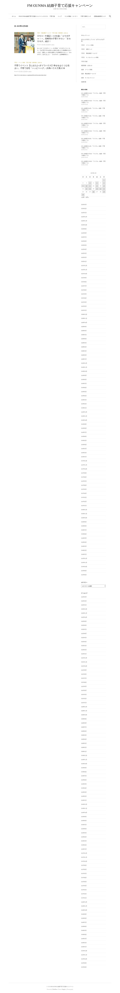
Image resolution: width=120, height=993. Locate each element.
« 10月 (82, 197)
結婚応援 (83, 82)
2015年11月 (84, 562)
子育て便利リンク (86, 16)
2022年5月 (84, 245)
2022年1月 (84, 261)
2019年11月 (84, 367)
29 (104, 191)
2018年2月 (84, 452)
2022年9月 (84, 229)
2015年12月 (84, 558)
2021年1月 (84, 310)
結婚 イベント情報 (86, 69)
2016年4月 (84, 542)
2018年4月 (84, 444)
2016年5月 (84, 538)
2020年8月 (84, 330)
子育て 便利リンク (86, 49)
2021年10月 (84, 273)
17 (86, 189)
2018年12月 (84, 412)
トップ (60, 16)
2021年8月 (84, 282)
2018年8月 (84, 428)
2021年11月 (84, 269)
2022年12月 (84, 216)
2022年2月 (84, 257)
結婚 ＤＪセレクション (88, 77)
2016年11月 (84, 513)
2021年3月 (84, 302)
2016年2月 (84, 550)
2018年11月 (84, 416)
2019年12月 (84, 363)
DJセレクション (85, 35)
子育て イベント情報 (19, 62)
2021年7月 (84, 286)
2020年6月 (84, 338)
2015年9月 (84, 570)
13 (97, 186)
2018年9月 (84, 424)
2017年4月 (84, 493)
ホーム (14, 16)
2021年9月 (84, 277)
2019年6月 (84, 387)
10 (86, 186)
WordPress (54, 989)
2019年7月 (84, 383)
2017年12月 (84, 461)
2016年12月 (84, 509)
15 (104, 186)
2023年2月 (84, 208)
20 (97, 189)
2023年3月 (84, 204)
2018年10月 (84, 420)
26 (93, 191)
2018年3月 (84, 448)
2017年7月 (84, 481)
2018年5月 (84, 440)
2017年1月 (84, 505)
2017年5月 (84, 489)
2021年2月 (84, 306)
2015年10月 (84, 566)
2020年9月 (84, 326)
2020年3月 (84, 351)
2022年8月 (84, 233)
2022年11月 (84, 221)
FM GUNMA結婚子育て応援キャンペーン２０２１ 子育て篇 (37, 16)
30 (83, 194)
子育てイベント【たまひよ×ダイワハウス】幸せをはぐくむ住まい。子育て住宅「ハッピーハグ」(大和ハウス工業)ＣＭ (41, 66)
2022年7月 (84, 237)
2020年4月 (84, 347)
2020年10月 (84, 322)
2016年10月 (84, 518)
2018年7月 (84, 432)
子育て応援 (54, 33)
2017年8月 (84, 477)
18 (90, 189)
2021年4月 (84, 298)
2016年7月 (84, 530)
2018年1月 (84, 457)
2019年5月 (84, 391)
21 (100, 189)
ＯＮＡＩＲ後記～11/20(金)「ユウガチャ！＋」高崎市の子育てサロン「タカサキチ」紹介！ (54, 39)
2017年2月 (84, 501)
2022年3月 (84, 253)
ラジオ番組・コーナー (71, 16)
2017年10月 (84, 469)
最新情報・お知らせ (63, 33)
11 (90, 186)
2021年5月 (84, 294)
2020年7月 (84, 334)
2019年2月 (84, 404)
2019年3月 (84, 400)
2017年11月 (84, 465)
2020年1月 (84, 359)
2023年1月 (84, 212)
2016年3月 (84, 546)
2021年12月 (84, 265)
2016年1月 (84, 554)
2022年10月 (84, 225)
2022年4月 (84, 249)
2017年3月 (84, 497)
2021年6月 (84, 290)
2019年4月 (84, 395)
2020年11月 (84, 318)
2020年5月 (84, 343)
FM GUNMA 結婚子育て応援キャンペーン (60, 5)
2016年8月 (84, 526)
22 (104, 189)
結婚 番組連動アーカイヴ (88, 73)
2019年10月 (84, 371)
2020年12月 (84, 314)
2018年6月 (84, 436)
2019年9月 (84, 375)
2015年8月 (84, 575)
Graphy (63, 989)
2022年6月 (84, 241)
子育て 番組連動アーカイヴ (44, 33)
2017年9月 (84, 473)
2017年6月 (84, 485)
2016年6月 (84, 534)
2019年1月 (84, 408)
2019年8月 (84, 379)
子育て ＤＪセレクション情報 (89, 57)
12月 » (87, 197)
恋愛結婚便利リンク (100, 16)
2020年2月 (84, 355)
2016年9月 (84, 522)
